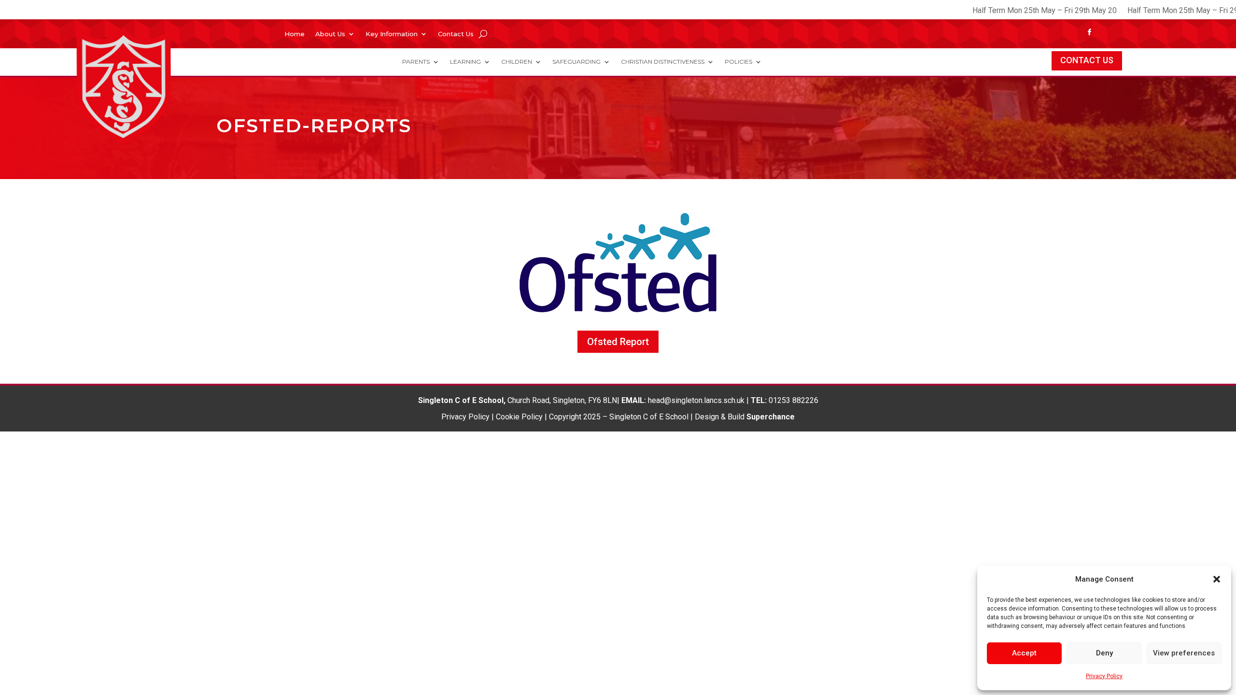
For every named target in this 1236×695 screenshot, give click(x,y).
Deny (1104, 653)
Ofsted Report (618, 342)
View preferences (1184, 653)
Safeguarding (576, 61)
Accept (1024, 653)
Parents (416, 61)
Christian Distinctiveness (662, 61)
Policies (738, 61)
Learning (465, 61)
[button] (1217, 579)
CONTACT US (1086, 60)
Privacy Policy (1104, 676)
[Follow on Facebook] (1089, 32)
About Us (330, 34)
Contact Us (456, 34)
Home (294, 34)
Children (516, 61)
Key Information (391, 34)
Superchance (770, 416)
